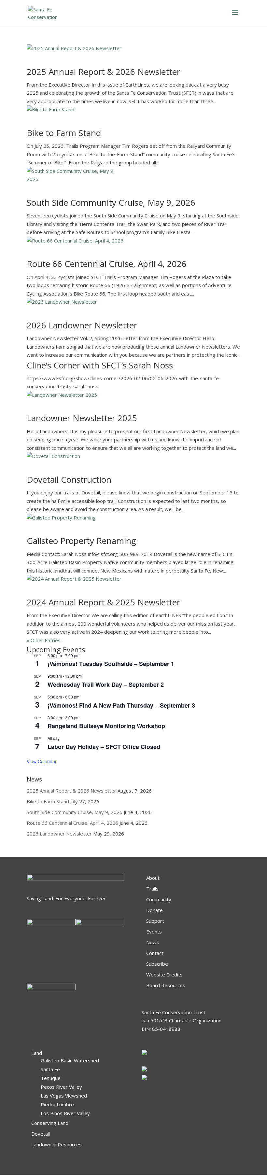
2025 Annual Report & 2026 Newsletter (103, 71)
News (152, 942)
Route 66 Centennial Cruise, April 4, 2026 (107, 264)
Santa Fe (50, 1069)
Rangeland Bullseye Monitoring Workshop (106, 726)
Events (154, 931)
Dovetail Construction (69, 479)
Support (155, 921)
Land (36, 1053)
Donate (154, 910)
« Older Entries (44, 640)
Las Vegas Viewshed (64, 1095)
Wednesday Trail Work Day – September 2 (106, 684)
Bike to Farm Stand (64, 133)
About (153, 878)
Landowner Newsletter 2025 (82, 418)
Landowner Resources (56, 1144)
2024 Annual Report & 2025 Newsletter (103, 602)
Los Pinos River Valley (65, 1113)
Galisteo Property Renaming (81, 540)
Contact (154, 953)
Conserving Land (49, 1123)
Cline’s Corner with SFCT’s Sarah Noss (100, 365)
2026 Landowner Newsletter (82, 325)
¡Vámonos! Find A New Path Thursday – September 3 (121, 705)
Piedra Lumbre (57, 1104)
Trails (152, 888)
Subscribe (157, 964)
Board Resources (165, 985)
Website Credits (164, 974)
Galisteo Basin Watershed (70, 1060)
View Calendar (42, 761)
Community (158, 899)
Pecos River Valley (61, 1087)
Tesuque (51, 1078)
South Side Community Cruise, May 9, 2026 (111, 202)
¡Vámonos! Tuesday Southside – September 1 (111, 663)
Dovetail (40, 1133)
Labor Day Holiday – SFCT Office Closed (104, 746)
